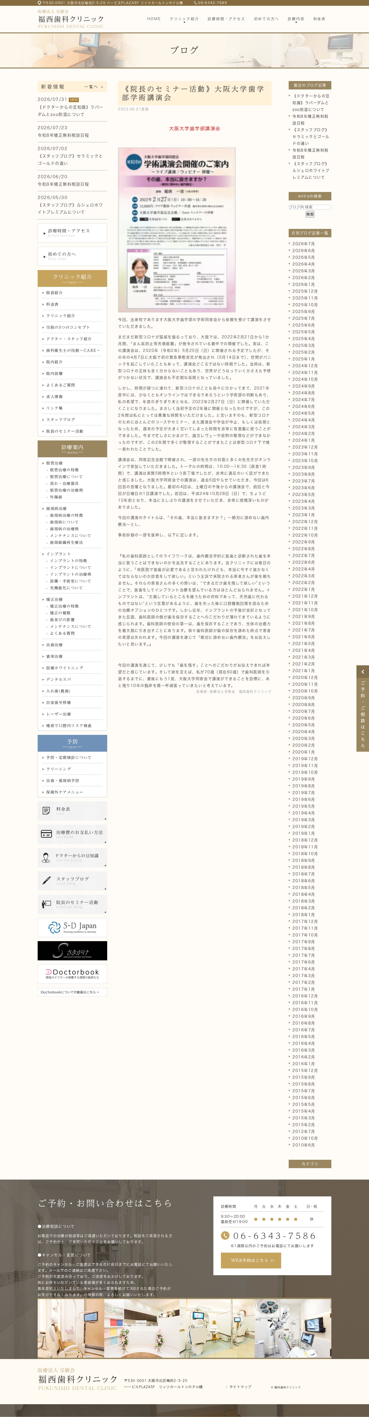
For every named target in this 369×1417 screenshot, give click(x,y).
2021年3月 (303, 657)
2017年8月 (303, 948)
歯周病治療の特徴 (66, 515)
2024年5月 (303, 413)
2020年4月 (303, 732)
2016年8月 (303, 1023)
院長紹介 (54, 293)
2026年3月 (303, 271)
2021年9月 (303, 616)
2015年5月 (303, 1104)
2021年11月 (305, 603)
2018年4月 (303, 894)
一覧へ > (94, 87)
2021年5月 (303, 644)
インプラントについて (70, 567)
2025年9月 (303, 311)
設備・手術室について (70, 581)
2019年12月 (305, 759)
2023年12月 (305, 447)
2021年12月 (305, 596)
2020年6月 (303, 718)
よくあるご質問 (60, 385)
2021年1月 (303, 671)
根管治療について (66, 477)
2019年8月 (303, 786)
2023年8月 (303, 474)
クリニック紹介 (60, 316)
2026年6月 (303, 250)
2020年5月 (303, 725)
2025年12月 (305, 291)
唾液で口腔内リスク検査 (69, 726)
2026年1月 (303, 284)
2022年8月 (303, 549)
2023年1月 (303, 515)
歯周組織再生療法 (66, 542)
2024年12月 (305, 366)
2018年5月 (303, 887)
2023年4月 (303, 501)
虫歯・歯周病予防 (62, 781)
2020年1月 (303, 752)
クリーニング (58, 769)
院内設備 (54, 373)
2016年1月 (303, 1064)
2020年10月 (305, 691)
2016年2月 (303, 1057)
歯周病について (64, 522)
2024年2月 (303, 433)
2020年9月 (303, 698)
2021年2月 (303, 664)
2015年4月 (303, 1111)
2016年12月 (305, 996)
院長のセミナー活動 (65, 431)
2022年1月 (303, 589)
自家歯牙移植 (58, 702)
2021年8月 (303, 623)
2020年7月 (303, 711)
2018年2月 (303, 908)
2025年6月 (303, 325)
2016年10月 (305, 1009)
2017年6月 (303, 962)
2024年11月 (305, 372)
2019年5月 (303, 806)
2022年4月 (303, 569)
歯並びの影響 (62, 620)
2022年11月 (305, 528)
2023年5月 (303, 494)
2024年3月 (303, 427)
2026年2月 (303, 278)
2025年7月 (303, 318)
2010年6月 (303, 1145)
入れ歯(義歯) (58, 691)
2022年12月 (305, 522)
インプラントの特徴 (68, 561)
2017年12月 (305, 921)
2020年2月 (303, 745)
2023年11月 (305, 454)
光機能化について (66, 588)
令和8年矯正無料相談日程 (63, 135)
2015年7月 (303, 1091)
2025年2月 (303, 352)
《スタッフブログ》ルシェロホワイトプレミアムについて (311, 170)
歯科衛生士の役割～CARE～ (73, 350)
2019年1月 (303, 833)
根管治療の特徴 (64, 470)
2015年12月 (305, 1070)
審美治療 (54, 656)
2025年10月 (305, 305)
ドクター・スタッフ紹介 (69, 339)
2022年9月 (303, 542)
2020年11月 (305, 684)
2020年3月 (303, 738)
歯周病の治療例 (64, 529)
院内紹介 (54, 362)
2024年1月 (303, 440)
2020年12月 (305, 677)
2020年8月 (303, 704)
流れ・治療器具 (64, 483)
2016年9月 (303, 1016)
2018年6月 (303, 881)
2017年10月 (305, 935)
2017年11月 (305, 928)
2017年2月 (303, 982)
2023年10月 (305, 461)
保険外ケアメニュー (65, 792)
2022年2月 (303, 583)
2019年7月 (303, 793)
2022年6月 (303, 562)
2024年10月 (305, 379)
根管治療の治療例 (66, 490)
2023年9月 (303, 467)
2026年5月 (303, 257)
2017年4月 (303, 969)
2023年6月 (303, 488)
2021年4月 (303, 650)
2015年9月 (303, 1077)
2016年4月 (303, 1043)
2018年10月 (305, 854)
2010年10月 (305, 1138)
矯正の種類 (60, 613)
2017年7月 (303, 955)
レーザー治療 (58, 714)
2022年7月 (303, 555)
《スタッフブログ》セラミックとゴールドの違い (311, 136)
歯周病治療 (56, 508)
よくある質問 (62, 633)
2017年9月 (303, 942)
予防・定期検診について (69, 757)
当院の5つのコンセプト (68, 327)
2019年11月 (305, 765)
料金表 (52, 304)
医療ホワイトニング (65, 668)
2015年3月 (303, 1118)
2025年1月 (303, 359)
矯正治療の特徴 (64, 606)
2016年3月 (303, 1050)
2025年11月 (305, 298)
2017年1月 (303, 989)
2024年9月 (303, 386)
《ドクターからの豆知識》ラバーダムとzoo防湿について (311, 102)
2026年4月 (303, 264)
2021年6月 (303, 637)
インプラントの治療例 (70, 574)
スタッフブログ (60, 420)
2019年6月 (303, 799)
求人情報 (54, 397)
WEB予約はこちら (250, 1260)
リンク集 (54, 408)
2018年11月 (305, 847)
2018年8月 (303, 867)
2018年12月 (305, 840)
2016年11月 (305, 1003)
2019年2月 (303, 826)
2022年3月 (303, 576)
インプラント (58, 554)
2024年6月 (303, 406)
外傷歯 (56, 497)
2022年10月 (305, 535)
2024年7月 (303, 400)
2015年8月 (303, 1084)
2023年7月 (303, 481)
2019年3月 (303, 820)
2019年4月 (303, 813)
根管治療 (54, 463)
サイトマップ (240, 1387)
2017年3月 (303, 976)
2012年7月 (303, 1131)
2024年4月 (303, 420)
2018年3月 (303, 901)
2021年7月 (303, 630)
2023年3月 (303, 508)
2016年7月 (303, 1030)
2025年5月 (303, 332)
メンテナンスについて (70, 536)
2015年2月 (303, 1125)
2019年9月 (303, 779)
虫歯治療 (54, 645)
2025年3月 (303, 345)
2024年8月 (303, 393)
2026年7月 (303, 244)
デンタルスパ (58, 679)
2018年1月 (303, 915)
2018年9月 (303, 860)
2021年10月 (305, 610)
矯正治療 (54, 599)
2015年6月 (303, 1098)
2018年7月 (303, 874)
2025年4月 (303, 339)
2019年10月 (305, 772)
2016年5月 (303, 1037)
